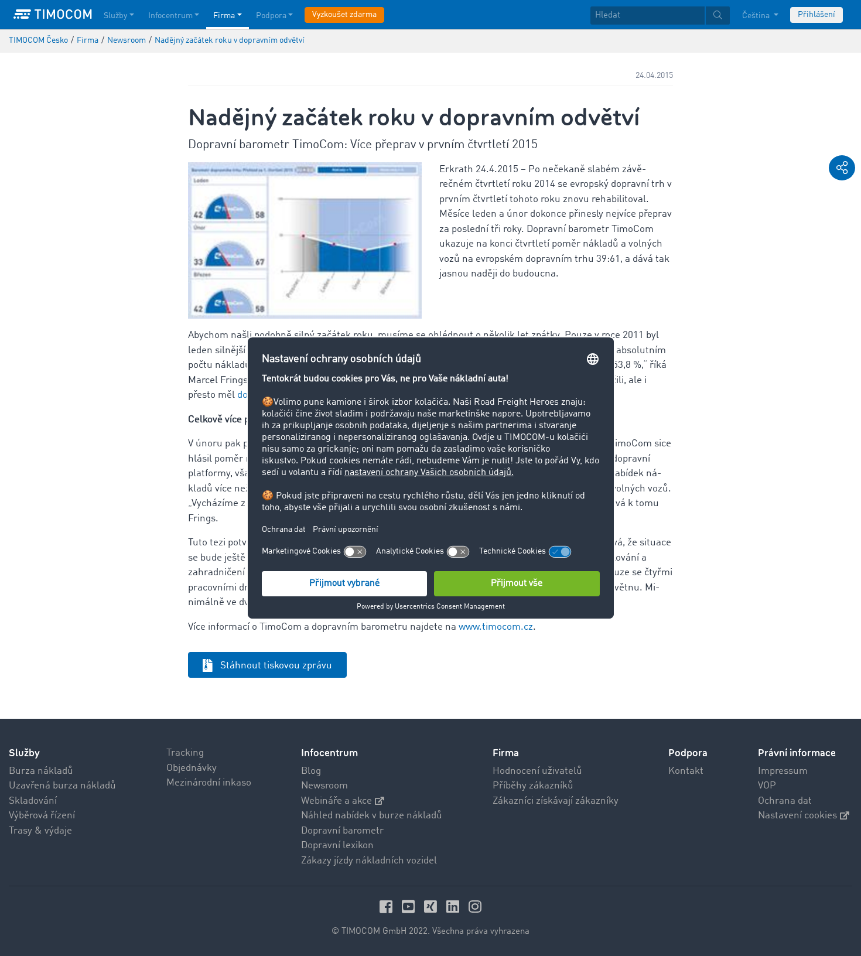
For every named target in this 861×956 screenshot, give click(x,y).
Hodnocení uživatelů (537, 771)
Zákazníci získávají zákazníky (556, 801)
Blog (311, 771)
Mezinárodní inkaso (208, 783)
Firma (224, 16)
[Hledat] (717, 15)
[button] (842, 167)
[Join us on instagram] (475, 906)
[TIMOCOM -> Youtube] (410, 906)
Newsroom (324, 786)
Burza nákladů (41, 771)
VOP (767, 786)
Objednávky (191, 768)
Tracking (185, 753)
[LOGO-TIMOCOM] (52, 14)
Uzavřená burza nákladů (62, 786)
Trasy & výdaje (40, 831)
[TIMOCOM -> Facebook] (388, 906)
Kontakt (685, 771)
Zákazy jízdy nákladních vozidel (369, 861)
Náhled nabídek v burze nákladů (371, 816)
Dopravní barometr (342, 831)
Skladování (33, 801)
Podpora (271, 16)
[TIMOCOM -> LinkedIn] (454, 906)
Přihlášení (816, 15)
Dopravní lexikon (337, 846)
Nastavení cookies (797, 816)
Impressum (783, 771)
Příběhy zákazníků (533, 786)
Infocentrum (170, 16)
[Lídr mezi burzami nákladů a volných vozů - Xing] (432, 906)
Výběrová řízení (42, 816)
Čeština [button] (756, 16)
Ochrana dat (785, 801)
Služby (115, 16)
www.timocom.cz (496, 627)
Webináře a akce (336, 801)
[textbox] (660, 15)
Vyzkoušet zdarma (344, 15)
